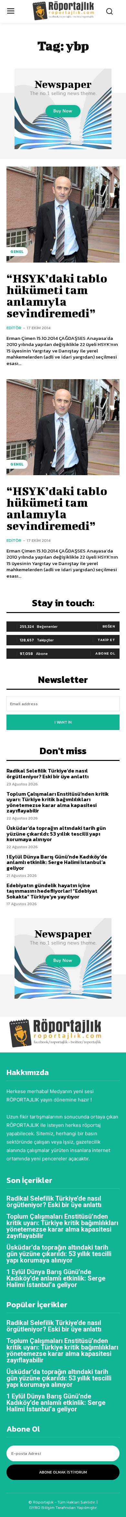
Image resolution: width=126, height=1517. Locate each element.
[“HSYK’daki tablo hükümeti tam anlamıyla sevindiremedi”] (63, 215)
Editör (13, 328)
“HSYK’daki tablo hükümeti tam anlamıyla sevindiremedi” (56, 295)
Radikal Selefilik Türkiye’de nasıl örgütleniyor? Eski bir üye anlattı (47, 773)
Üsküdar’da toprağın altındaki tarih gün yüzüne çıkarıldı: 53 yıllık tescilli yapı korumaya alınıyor (56, 833)
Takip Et (106, 639)
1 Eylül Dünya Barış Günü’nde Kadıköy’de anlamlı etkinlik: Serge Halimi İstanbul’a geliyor (56, 862)
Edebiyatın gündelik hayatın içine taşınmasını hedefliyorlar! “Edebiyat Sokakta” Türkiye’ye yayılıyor (51, 890)
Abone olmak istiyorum (63, 1472)
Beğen (108, 626)
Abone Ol (105, 653)
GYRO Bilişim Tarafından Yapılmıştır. (63, 1507)
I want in (63, 722)
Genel (17, 251)
